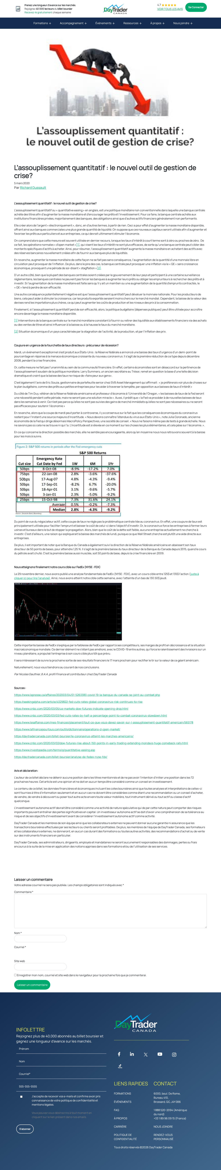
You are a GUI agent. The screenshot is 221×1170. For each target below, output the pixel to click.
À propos (155, 23)
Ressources (130, 23)
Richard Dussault (33, 187)
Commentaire (23, 892)
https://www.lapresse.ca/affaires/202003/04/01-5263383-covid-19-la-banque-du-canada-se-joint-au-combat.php (87, 695)
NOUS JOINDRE (163, 1126)
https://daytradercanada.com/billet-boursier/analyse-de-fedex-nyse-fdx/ (60, 757)
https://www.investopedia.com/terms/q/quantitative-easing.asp (54, 750)
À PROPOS (120, 1118)
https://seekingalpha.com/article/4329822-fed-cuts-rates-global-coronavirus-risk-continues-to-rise (78, 702)
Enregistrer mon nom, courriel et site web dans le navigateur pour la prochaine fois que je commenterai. (82, 975)
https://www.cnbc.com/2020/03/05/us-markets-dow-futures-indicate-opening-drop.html (71, 709)
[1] (78, 245)
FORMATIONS (122, 1093)
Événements (103, 23)
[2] (99, 268)
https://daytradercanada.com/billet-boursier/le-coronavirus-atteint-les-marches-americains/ (73, 736)
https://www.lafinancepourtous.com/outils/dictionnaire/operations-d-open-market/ (67, 729)
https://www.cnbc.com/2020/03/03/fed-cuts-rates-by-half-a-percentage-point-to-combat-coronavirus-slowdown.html (90, 715)
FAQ (116, 1110)
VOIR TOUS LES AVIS (170, 9)
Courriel (20, 947)
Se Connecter (196, 7)
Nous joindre (181, 23)
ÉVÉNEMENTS (122, 1102)
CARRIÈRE (120, 1126)
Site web (19, 961)
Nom (18, 933)
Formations (40, 23)
